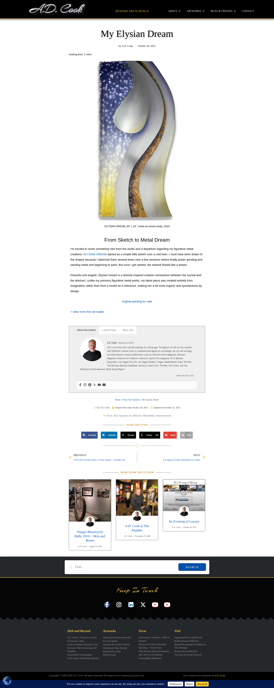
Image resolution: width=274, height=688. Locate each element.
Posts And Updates (131, 400)
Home (118, 400)
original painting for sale (137, 301)
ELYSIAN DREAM (95, 254)
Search (192, 567)
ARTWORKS (194, 11)
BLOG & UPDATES (221, 11)
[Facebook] (80, 385)
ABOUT (172, 11)
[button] (89, 435)
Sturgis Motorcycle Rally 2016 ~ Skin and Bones (90, 536)
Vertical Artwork (163, 416)
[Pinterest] (89, 385)
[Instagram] (85, 385)
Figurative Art (125, 416)
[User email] (104, 385)
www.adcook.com (185, 375)
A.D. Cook (220, 675)
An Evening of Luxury (184, 521)
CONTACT (248, 11)
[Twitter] (94, 385)
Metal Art (137, 416)
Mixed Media (149, 416)
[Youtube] (99, 385)
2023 (115, 416)
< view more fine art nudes (87, 311)
